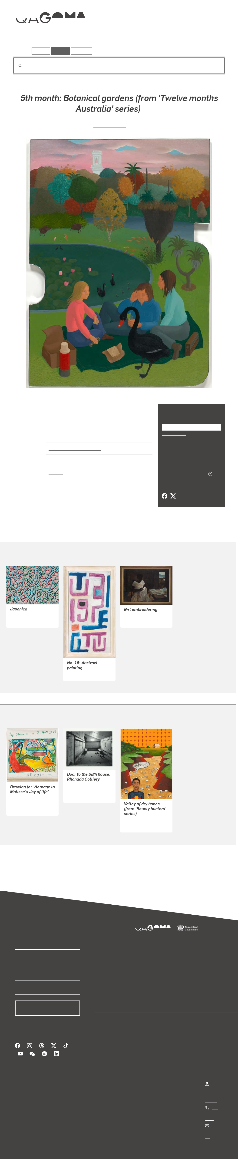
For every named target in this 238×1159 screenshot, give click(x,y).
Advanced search (211, 49)
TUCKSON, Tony (80, 664)
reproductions (83, 860)
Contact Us (214, 1121)
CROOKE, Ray (135, 610)
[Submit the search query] (16, 65)
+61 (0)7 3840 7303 (213, 1103)
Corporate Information (105, 1150)
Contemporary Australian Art (74, 443)
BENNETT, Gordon (139, 810)
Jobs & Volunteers (22, 1150)
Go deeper (214, 34)
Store (114, 1054)
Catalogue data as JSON (183, 473)
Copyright (72, 1150)
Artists (190, 34)
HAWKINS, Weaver (25, 605)
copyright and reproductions (162, 860)
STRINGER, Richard (83, 780)
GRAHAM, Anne (110, 125)
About (115, 1066)
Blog (114, 1060)
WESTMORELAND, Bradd (31, 793)
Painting (56, 468)
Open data (118, 1038)
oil (51, 480)
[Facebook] (164, 495)
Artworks (168, 34)
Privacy (51, 1150)
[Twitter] (173, 495)
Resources (80, 50)
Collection (47, 33)
